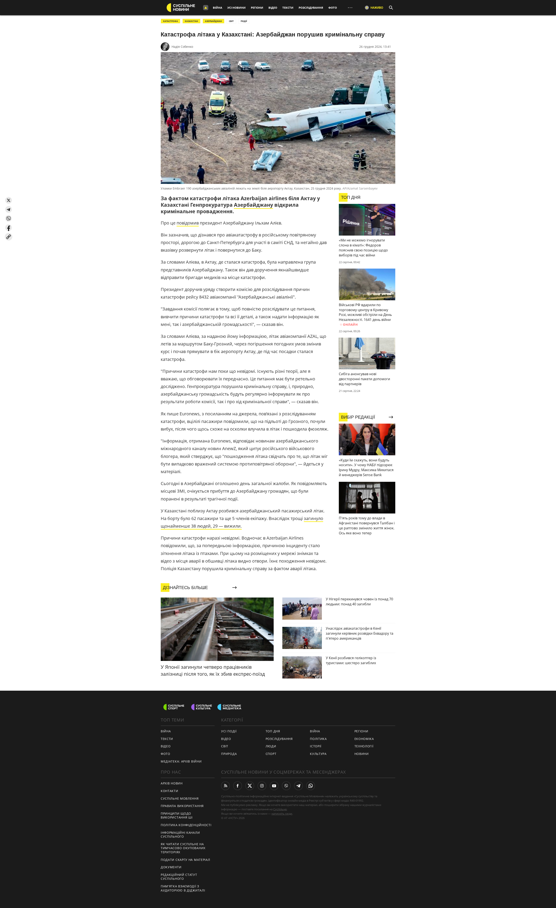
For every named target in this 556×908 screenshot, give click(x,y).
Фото (332, 8)
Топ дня (273, 731)
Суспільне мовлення (180, 798)
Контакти (169, 791)
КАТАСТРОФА (170, 21)
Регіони (257, 8)
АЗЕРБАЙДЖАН (213, 21)
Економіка (364, 739)
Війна (217, 8)
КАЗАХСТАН (191, 21)
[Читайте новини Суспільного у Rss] (225, 785)
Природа (229, 754)
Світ (224, 746)
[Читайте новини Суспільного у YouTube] (274, 785)
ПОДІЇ (244, 21)
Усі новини (236, 8)
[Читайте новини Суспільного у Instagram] (262, 785)
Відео (272, 8)
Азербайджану (253, 204)
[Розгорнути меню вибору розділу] (205, 7)
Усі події (229, 731)
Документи (171, 867)
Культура (318, 754)
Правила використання (182, 806)
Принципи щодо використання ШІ (177, 815)
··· (350, 7)
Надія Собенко (182, 47)
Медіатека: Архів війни (181, 761)
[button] (8, 200)
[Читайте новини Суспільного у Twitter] (249, 785)
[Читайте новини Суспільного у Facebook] (237, 785)
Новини (361, 754)
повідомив (188, 223)
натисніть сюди (281, 814)
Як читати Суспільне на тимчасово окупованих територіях (183, 848)
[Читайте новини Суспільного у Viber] (286, 785)
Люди (271, 746)
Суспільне (280, 809)
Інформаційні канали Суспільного (180, 834)
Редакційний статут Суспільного (179, 877)
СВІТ (231, 21)
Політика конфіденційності (186, 825)
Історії (315, 746)
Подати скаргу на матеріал (185, 860)
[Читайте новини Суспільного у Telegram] (298, 785)
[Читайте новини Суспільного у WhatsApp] (310, 785)
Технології (364, 746)
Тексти (287, 8)
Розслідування (311, 8)
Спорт (271, 754)
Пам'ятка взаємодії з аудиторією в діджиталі (183, 888)
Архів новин (172, 783)
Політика (318, 739)
